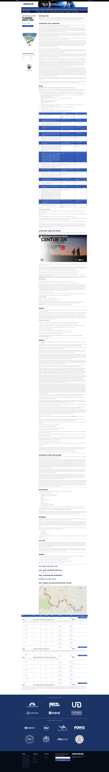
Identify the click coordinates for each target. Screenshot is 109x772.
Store (33, 9)
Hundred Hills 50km (25, 755)
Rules (47, 11)
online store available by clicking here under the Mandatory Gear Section (56, 93)
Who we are (35, 758)
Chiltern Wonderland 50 (26, 763)
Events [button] (24, 9)
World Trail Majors (49, 9)
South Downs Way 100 (26, 760)
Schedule (43, 11)
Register (76, 11)
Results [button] (28, 9)
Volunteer (42, 9)
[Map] (63, 600)
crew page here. (63, 284)
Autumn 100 (24, 764)
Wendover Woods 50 (26, 765)
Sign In (73, 759)
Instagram (46, 757)
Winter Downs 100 (25, 766)
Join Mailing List (62, 760)
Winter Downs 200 (25, 768)
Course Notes (68, 11)
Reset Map (82, 615)
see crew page (73, 325)
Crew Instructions (53, 11)
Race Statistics (35, 762)
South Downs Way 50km (26, 761)
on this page (46, 311)
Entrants (28, 11)
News (61, 9)
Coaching (37, 9)
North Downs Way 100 (26, 762)
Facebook (46, 756)
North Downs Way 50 (26, 758)
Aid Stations (38, 11)
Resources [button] (56, 9)
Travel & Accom (61, 11)
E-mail (45, 755)
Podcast (70, 9)
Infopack (32, 11)
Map (82, 617)
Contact (75, 9)
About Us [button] (65, 9)
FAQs (73, 11)
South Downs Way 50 (26, 756)
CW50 (85, 7)
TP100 (24, 11)
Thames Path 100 (25, 757)
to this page (62, 90)
